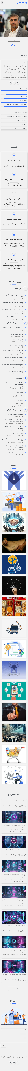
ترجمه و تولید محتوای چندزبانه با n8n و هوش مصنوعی (15, 925)
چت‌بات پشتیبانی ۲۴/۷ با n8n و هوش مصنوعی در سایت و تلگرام (14, 900)
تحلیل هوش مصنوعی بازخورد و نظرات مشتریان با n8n (15, 825)
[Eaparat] (17, 1062)
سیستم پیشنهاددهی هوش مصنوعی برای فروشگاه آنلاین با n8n (14, 874)
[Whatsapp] (10, 83)
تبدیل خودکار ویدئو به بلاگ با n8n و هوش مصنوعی (15, 950)
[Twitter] (10, 1062)
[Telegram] (14, 83)
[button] (2, 2)
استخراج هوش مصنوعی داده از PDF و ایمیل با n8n (16, 850)
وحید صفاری (22, 2)
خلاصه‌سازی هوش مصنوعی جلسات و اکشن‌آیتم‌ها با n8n (14, 974)
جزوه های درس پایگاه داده (21, 801)
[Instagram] (17, 83)
